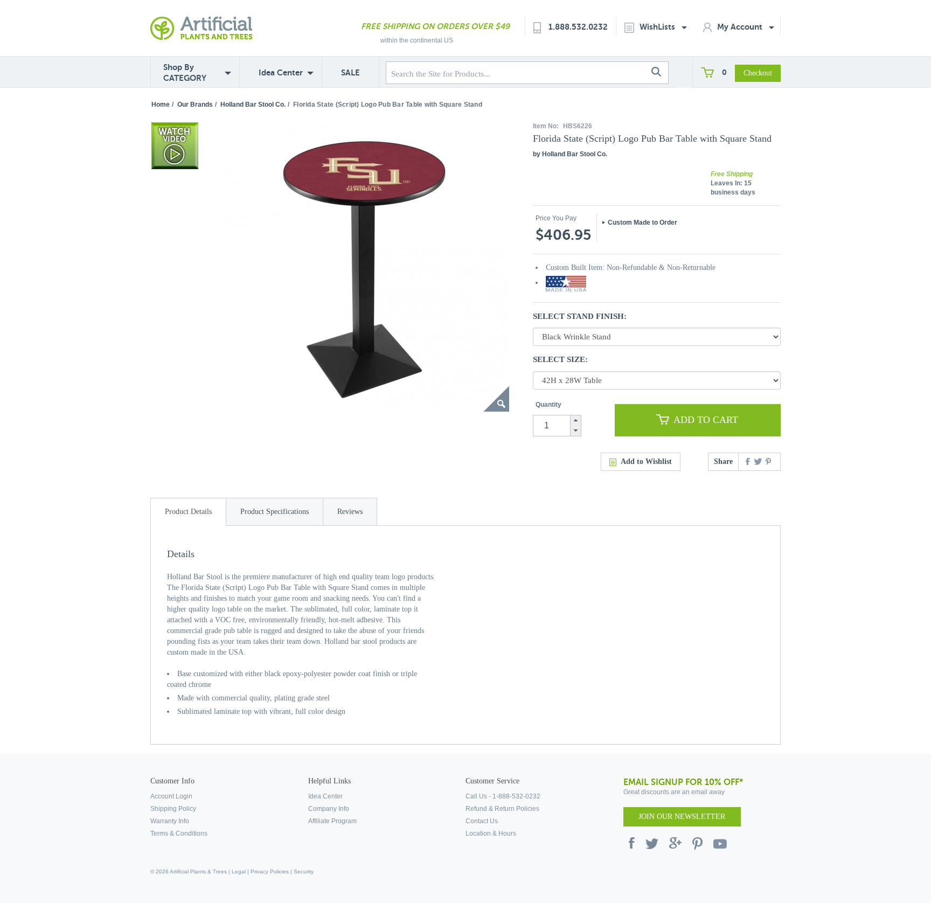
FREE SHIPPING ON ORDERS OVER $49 (435, 26)
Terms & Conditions (178, 833)
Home (160, 104)
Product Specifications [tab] (274, 512)
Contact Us (482, 821)
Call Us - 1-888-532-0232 (503, 796)
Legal (239, 871)
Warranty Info (169, 821)
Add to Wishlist (646, 461)
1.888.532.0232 (578, 26)
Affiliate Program (332, 821)
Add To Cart (705, 419)
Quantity (548, 404)
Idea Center (281, 72)
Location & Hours (491, 833)
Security (304, 871)
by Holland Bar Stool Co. (570, 154)
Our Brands (195, 104)
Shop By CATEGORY (184, 72)
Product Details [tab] (188, 512)
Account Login (171, 796)
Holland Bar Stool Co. (253, 104)
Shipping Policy (173, 808)
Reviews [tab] (350, 512)
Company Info (328, 808)
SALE (350, 72)
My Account (741, 26)
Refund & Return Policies (502, 808)
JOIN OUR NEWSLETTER (681, 816)
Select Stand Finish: (580, 316)
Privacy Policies (270, 871)
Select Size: (560, 359)
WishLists (658, 26)
